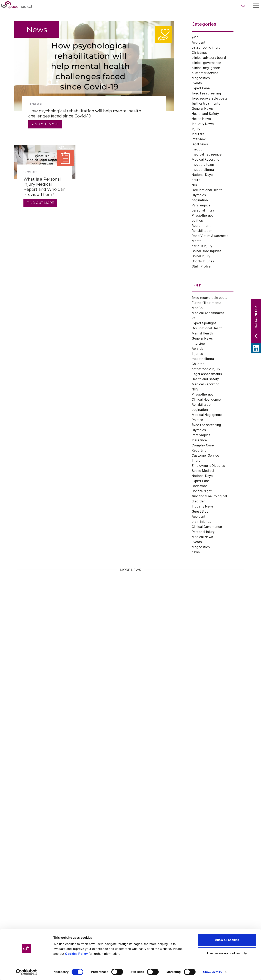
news (196, 552)
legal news (200, 144)
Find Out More (45, 124)
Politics (197, 420)
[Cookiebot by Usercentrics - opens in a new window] (26, 972)
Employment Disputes (208, 466)
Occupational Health (207, 190)
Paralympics (201, 205)
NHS (195, 185)
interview (199, 139)
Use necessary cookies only (227, 953)
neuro (196, 180)
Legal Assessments (207, 374)
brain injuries (201, 522)
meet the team (203, 164)
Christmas (200, 52)
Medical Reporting (205, 159)
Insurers (198, 134)
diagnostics (201, 78)
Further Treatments (206, 303)
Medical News (202, 537)
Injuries (197, 354)
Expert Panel (201, 88)
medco (197, 149)
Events (197, 83)
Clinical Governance (207, 527)
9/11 (195, 37)
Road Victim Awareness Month (210, 238)
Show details (212, 972)
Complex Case (203, 445)
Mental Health (202, 333)
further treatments (206, 103)
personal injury (203, 210)
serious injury (202, 246)
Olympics (199, 195)
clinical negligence (206, 68)
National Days (202, 175)
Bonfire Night (202, 491)
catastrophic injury (206, 47)
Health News (201, 119)
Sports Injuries (203, 261)
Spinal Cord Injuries (206, 251)
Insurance (199, 440)
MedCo (197, 308)
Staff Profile (201, 266)
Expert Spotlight (204, 323)
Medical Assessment (208, 313)
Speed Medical (203, 471)
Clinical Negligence (206, 399)
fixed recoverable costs (210, 98)
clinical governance (206, 63)
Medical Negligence (207, 415)
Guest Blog (200, 511)
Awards (197, 348)
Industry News (203, 124)
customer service (205, 73)
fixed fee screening (206, 93)
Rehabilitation (202, 231)
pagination (200, 200)
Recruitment (201, 226)
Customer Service (205, 455)
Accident (198, 42)
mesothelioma (203, 170)
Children (198, 364)
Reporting (199, 450)
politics (197, 220)
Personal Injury (203, 532)
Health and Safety (205, 114)
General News (202, 108)
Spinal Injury (201, 256)
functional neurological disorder (209, 498)
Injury (196, 129)
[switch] (117, 972)
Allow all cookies (227, 940)
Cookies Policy (76, 953)
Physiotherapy (202, 215)
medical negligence (206, 154)
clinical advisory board (209, 58)
